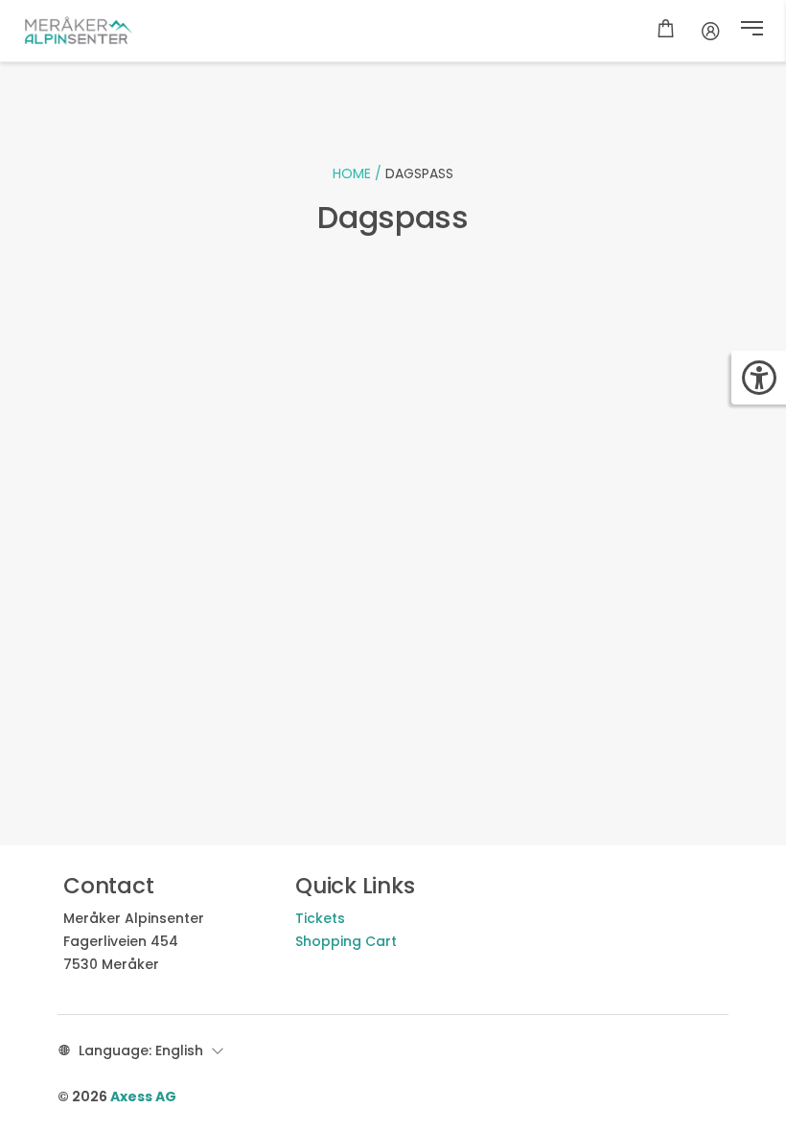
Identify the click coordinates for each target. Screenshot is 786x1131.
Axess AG (143, 1096)
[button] (752, 30)
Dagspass (419, 173)
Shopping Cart (346, 941)
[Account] (710, 30)
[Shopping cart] (665, 30)
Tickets (320, 918)
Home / (359, 173)
